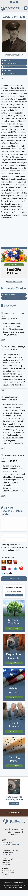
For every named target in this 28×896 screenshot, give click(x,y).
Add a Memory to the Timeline (11, 63)
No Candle (7, 573)
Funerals (5, 829)
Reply (3, 340)
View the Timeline (10, 294)
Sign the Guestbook (9, 66)
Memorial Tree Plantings (10, 73)
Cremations (14, 829)
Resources (18, 832)
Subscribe (14, 595)
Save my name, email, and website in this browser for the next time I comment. (14, 547)
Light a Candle (7, 60)
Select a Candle (8, 557)
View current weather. (14, 282)
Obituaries (14, 835)
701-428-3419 (6, 854)
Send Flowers (7, 70)
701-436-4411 (6, 874)
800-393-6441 (16, 844)
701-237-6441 (6, 844)
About (22, 829)
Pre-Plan (9, 832)
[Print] (2, 78)
